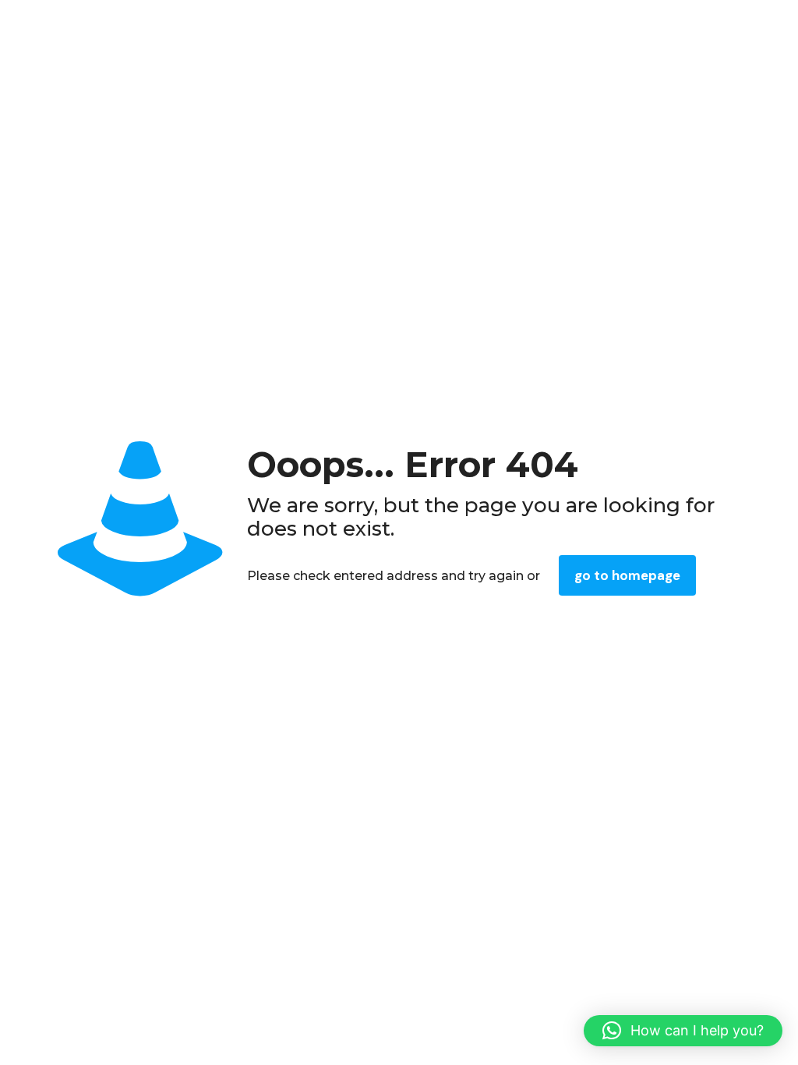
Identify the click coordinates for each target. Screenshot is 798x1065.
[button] (683, 1030)
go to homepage (627, 575)
